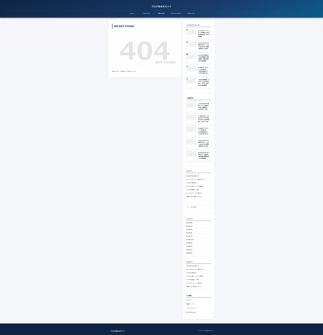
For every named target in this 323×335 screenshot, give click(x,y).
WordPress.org (190, 312)
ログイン (189, 300)
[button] (209, 207)
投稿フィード (190, 304)
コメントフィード (191, 308)
